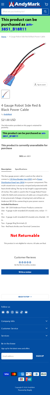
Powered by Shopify (25, 390)
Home (3, 36)
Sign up (40, 356)
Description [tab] (6, 169)
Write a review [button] (25, 272)
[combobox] (21, 11)
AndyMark (8, 114)
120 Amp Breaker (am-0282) (20, 179)
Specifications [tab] (21, 169)
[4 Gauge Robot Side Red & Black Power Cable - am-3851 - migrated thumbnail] (5, 94)
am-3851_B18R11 (17, 26)
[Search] (45, 11)
